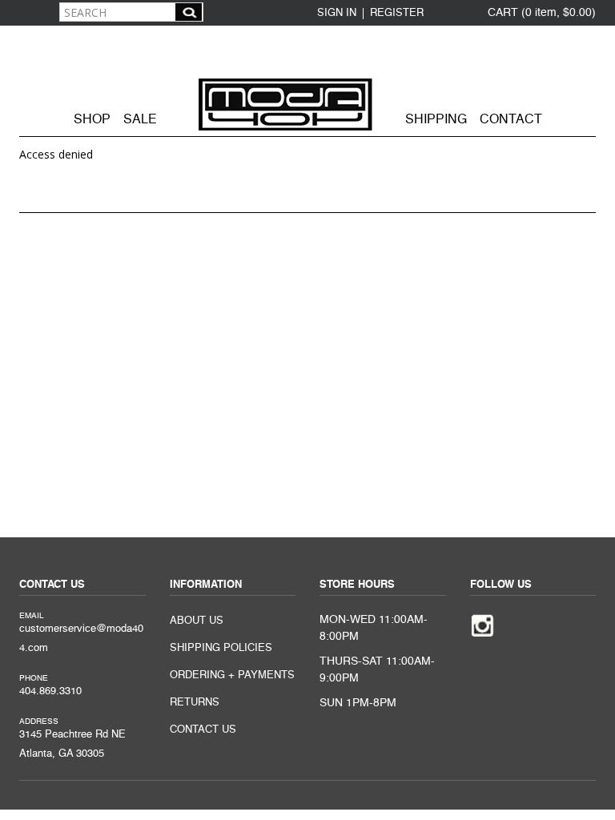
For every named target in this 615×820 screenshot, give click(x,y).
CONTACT (511, 120)
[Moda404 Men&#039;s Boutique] (307, 79)
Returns (194, 702)
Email (31, 616)
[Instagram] (482, 624)
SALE (140, 120)
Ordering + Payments (232, 675)
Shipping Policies (221, 648)
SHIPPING (436, 120)
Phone (33, 678)
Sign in (336, 13)
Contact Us (203, 730)
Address (38, 722)
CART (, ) (542, 12)
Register (397, 13)
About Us (196, 621)
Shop (92, 120)
